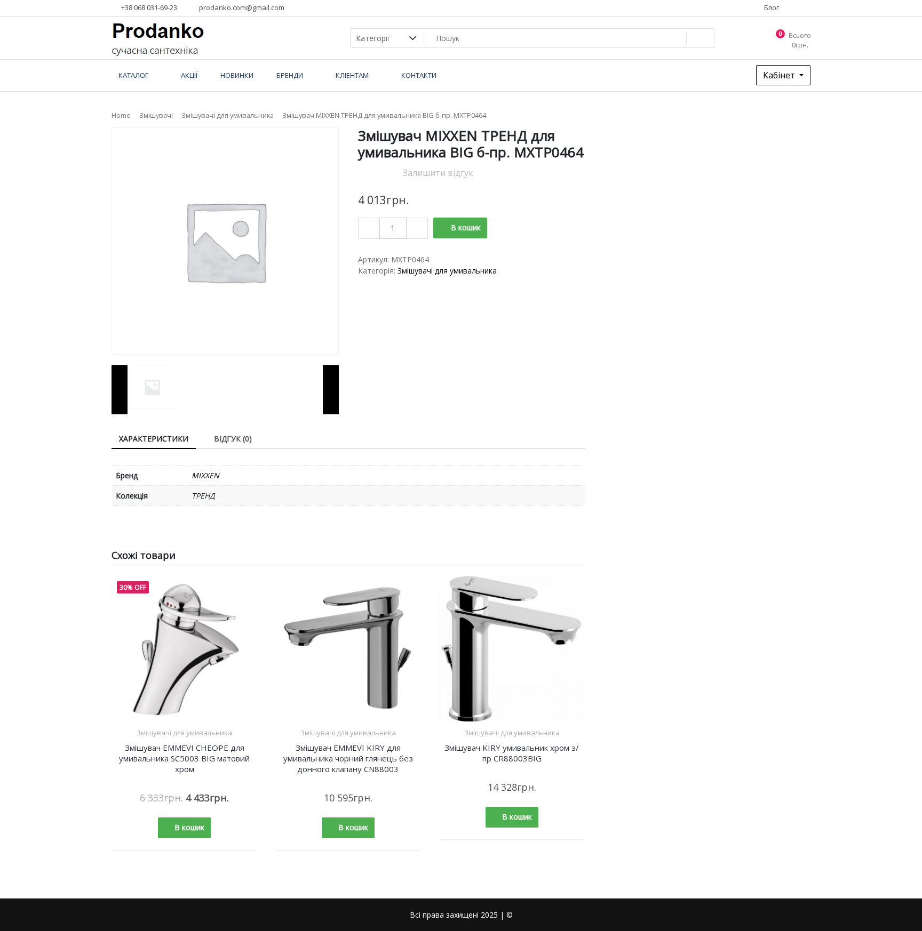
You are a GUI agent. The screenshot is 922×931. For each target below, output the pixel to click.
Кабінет (780, 75)
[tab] (154, 439)
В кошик (466, 227)
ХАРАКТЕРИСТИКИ (153, 439)
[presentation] (120, 389)
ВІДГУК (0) (233, 439)
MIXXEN (205, 475)
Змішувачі (156, 115)
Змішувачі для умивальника (227, 115)
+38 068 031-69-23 (148, 7)
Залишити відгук (438, 173)
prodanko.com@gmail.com (240, 7)
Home (121, 115)
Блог (770, 7)
